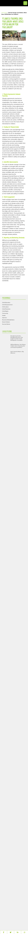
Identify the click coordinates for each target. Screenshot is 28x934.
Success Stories (6, 324)
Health (4, 315)
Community (5, 313)
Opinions (4, 317)
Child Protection (6, 309)
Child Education (6, 302)
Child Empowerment (7, 304)
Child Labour (5, 307)
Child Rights (5, 311)
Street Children (6, 322)
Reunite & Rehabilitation (8, 320)
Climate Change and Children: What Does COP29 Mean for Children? (14, 13)
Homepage (4, 12)
